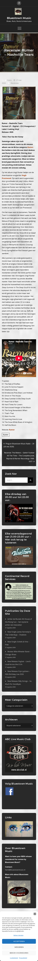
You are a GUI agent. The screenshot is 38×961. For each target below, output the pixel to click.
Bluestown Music (19, 18)
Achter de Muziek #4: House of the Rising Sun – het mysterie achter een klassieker (18, 622)
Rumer (12, 430)
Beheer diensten (18, 935)
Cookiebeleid (14, 958)
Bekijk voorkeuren (19, 953)
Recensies (15, 83)
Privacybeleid (23, 958)
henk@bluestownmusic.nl (15, 870)
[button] (35, 914)
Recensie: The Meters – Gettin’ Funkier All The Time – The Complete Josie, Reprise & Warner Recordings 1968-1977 (19, 457)
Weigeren (19, 947)
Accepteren (19, 941)
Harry (9, 80)
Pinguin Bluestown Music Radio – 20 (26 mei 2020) (18, 445)
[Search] (30, 480)
